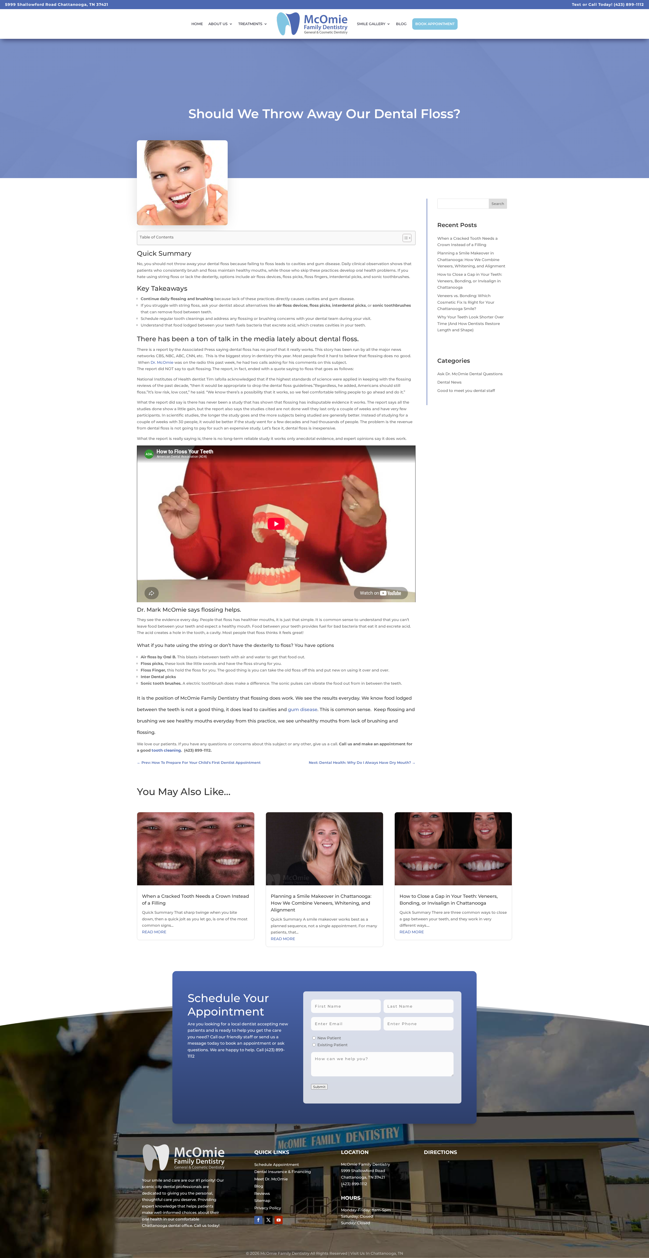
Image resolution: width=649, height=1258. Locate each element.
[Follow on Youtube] (279, 1220)
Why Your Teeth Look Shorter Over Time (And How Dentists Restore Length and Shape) (470, 323)
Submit (319, 1087)
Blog (401, 24)
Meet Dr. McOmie (271, 1179)
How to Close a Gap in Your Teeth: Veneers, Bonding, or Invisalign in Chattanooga (469, 281)
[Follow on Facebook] (258, 1220)
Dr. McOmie (162, 362)
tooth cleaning (166, 750)
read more (154, 931)
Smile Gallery (371, 24)
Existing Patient (332, 1044)
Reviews (262, 1193)
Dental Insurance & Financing (282, 1171)
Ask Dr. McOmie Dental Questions (470, 373)
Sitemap (262, 1200)
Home (197, 24)
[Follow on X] (268, 1220)
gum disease (302, 709)
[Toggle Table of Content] (404, 238)
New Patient (329, 1038)
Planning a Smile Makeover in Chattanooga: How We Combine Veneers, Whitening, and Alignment (471, 259)
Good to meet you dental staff (466, 390)
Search (498, 203)
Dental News (449, 382)
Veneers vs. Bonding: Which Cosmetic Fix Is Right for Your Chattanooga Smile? (465, 302)
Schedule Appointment (276, 1164)
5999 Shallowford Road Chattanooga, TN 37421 (56, 4)
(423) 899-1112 (629, 4)
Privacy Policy (267, 1207)
